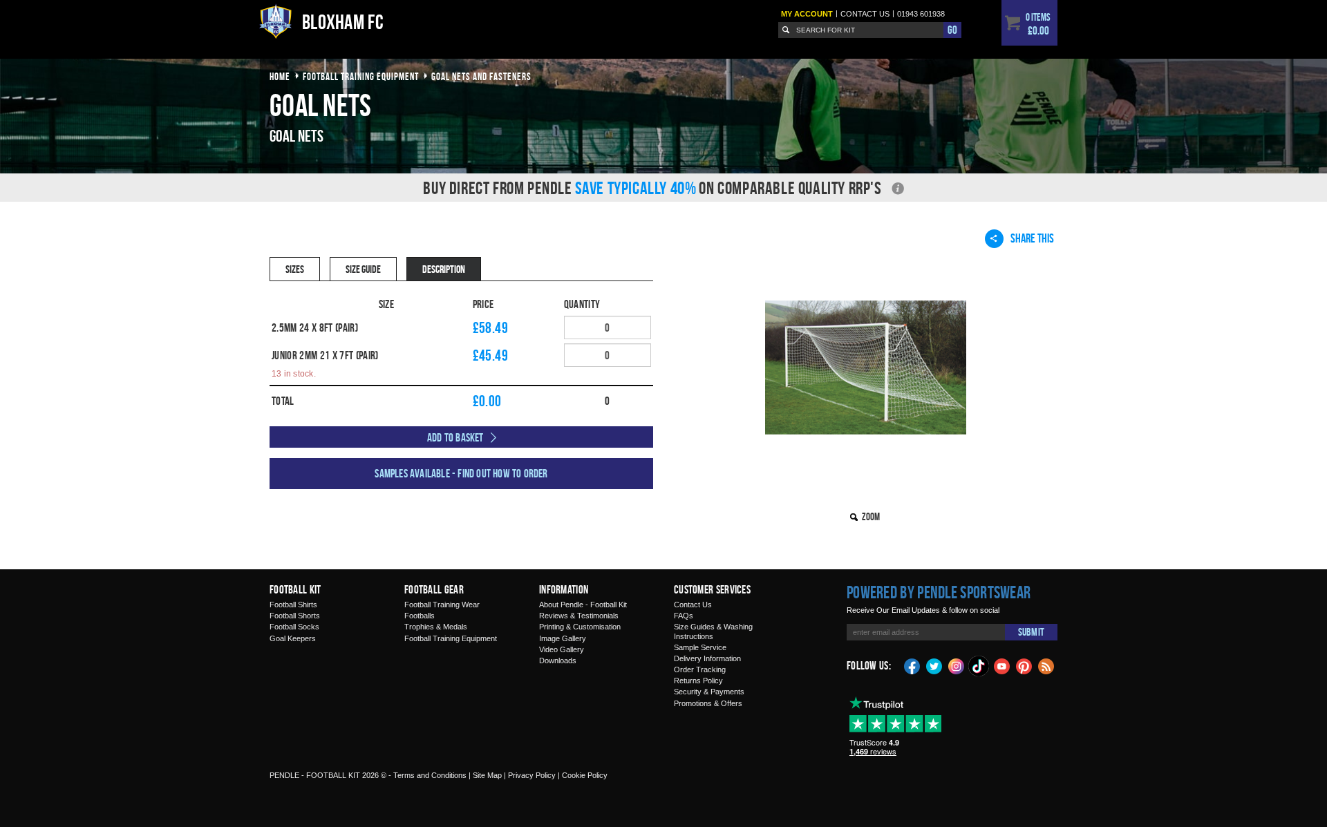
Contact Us (693, 604)
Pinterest (1024, 665)
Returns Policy (698, 680)
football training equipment (361, 76)
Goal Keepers (293, 638)
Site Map (487, 775)
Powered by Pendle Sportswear (938, 592)
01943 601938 (921, 14)
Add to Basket (455, 437)
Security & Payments (709, 691)
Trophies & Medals (435, 626)
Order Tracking (700, 669)
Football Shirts (293, 604)
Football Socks (294, 626)
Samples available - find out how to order (461, 473)
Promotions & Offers (708, 703)
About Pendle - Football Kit (583, 604)
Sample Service (700, 647)
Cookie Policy (585, 775)
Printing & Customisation (580, 626)
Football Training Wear (442, 604)
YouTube (1002, 665)
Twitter (934, 665)
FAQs (683, 615)
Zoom (871, 516)
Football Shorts (295, 615)
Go (952, 29)
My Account (807, 14)
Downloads (557, 660)
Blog (1046, 665)
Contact (865, 14)
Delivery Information (707, 658)
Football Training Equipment (450, 638)
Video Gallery (561, 649)
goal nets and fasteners (481, 76)
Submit (1031, 632)
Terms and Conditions (430, 775)
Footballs (419, 615)
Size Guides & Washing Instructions (713, 631)
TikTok (979, 666)
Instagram (956, 665)
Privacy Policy (532, 775)
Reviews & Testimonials (579, 615)
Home (280, 76)
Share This (1032, 238)
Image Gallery (562, 638)
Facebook (912, 665)
